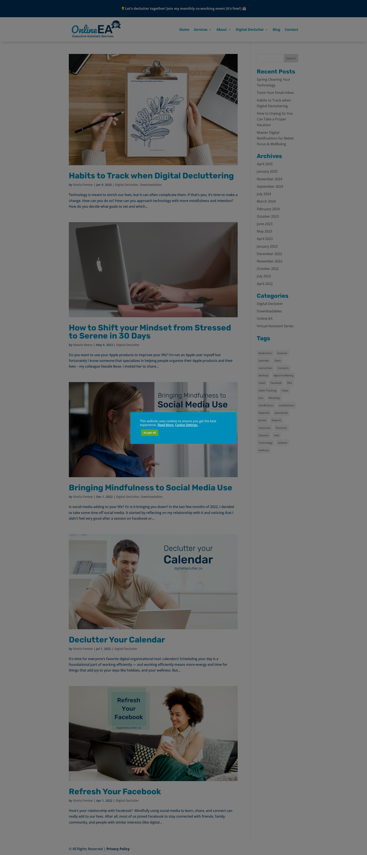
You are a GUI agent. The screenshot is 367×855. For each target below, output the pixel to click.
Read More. (166, 425)
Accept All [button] (150, 433)
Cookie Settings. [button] (186, 425)
